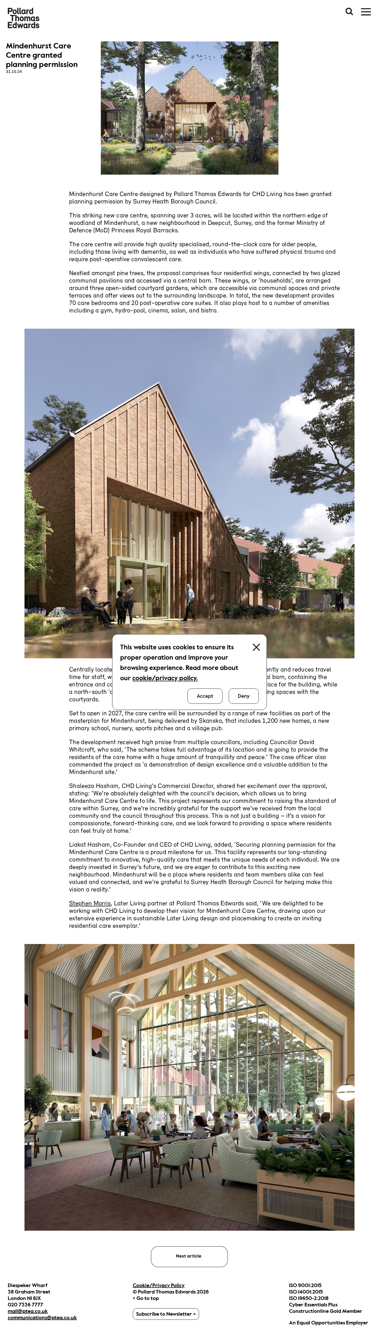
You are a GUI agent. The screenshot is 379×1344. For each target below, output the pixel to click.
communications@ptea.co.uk (42, 1317)
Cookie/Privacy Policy (159, 1285)
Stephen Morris (90, 903)
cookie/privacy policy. (165, 678)
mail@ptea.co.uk (28, 1311)
